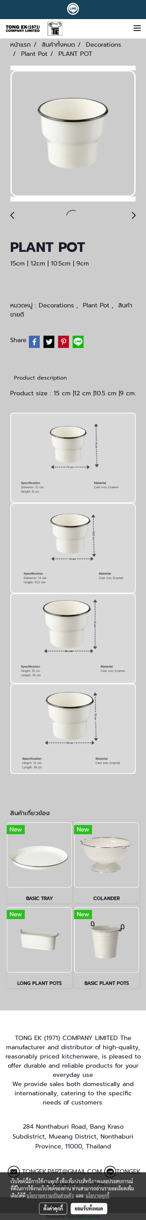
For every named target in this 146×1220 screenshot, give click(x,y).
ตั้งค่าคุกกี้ (53, 1208)
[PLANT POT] (73, 134)
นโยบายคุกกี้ (97, 1195)
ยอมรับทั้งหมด (89, 1208)
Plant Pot (97, 305)
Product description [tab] (40, 378)
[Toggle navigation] (137, 28)
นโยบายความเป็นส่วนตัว (50, 1195)
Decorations (57, 305)
